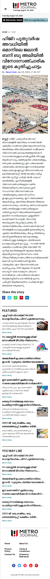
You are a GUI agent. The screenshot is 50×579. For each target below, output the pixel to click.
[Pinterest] (36, 565)
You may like (12, 451)
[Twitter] (19, 565)
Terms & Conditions (24, 549)
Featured (9, 310)
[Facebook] (13, 565)
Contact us (10, 554)
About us (23, 543)
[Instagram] (25, 565)
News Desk (11, 72)
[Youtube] (30, 565)
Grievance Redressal (24, 555)
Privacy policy (8, 549)
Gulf (14, 32)
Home (5, 32)
